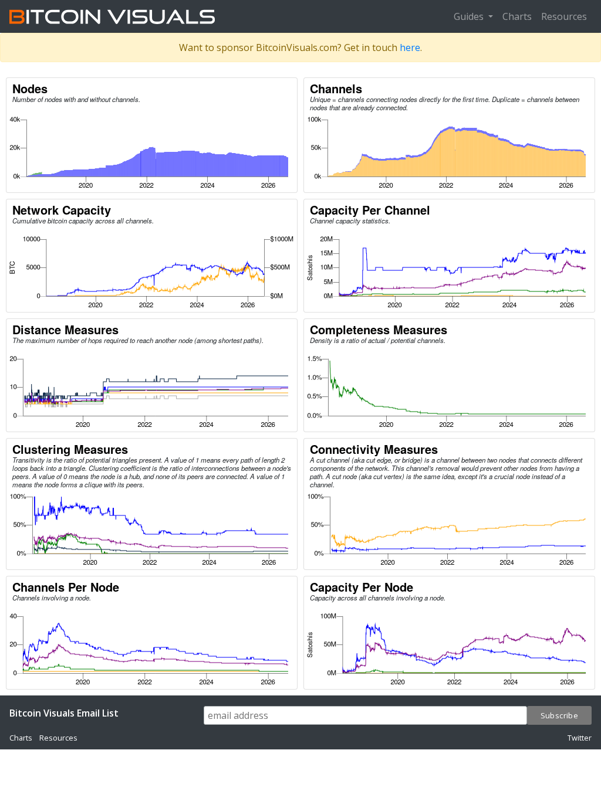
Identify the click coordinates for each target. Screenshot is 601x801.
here (410, 47)
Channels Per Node (65, 586)
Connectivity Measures (374, 448)
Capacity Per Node (361, 586)
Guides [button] (470, 16)
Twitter (580, 737)
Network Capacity (61, 209)
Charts (517, 16)
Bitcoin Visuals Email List (64, 713)
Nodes (30, 88)
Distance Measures (65, 329)
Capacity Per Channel (370, 209)
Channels (336, 88)
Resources (564, 16)
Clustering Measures (70, 448)
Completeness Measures (378, 329)
